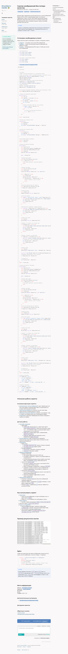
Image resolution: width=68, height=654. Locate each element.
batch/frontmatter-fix (35, 11)
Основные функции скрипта (60, 11)
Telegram (29, 646)
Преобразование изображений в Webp (26, 614)
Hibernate (4, 23)
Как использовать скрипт (58, 14)
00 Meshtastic (4, 26)
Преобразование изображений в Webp (29, 600)
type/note (27, 11)
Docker (3, 19)
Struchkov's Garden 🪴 (6, 7)
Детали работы (57, 12)
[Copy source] (49, 51)
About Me (19, 646)
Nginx (3, 30)
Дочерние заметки (58, 22)
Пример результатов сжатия (59, 15)
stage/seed (20, 11)
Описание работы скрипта (58, 10)
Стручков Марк (23, 645)
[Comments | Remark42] (34, 634)
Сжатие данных (26, 589)
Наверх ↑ (19, 649)
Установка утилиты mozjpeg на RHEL (28, 64)
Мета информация (57, 18)
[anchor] (42, 38)
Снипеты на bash (21, 612)
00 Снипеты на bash (27, 587)
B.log (24, 646)
